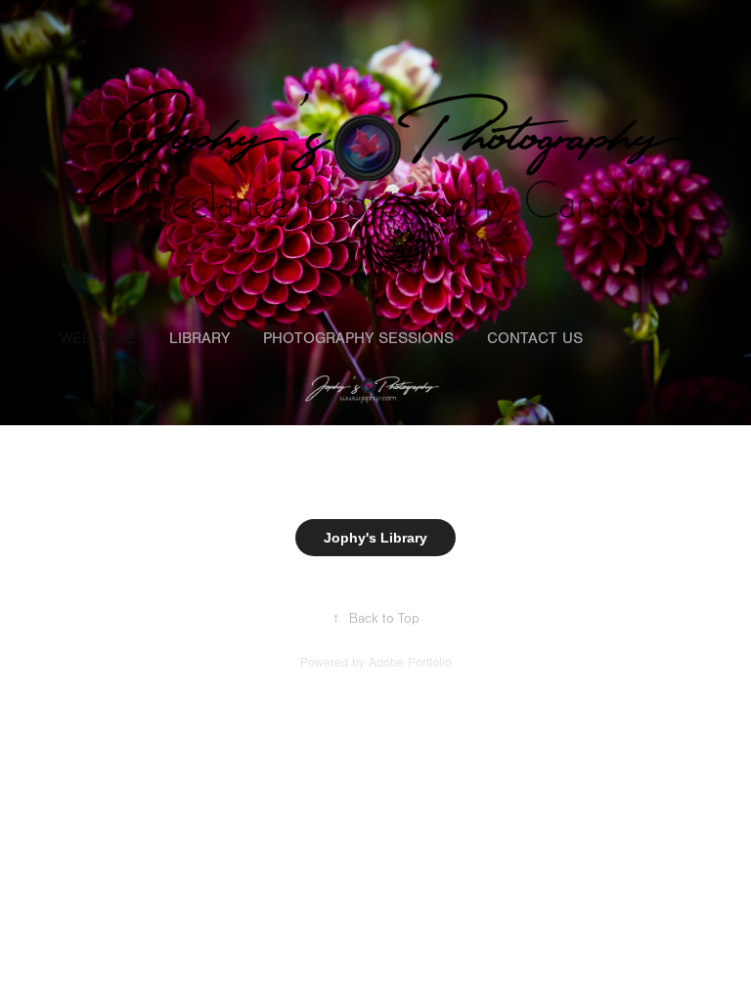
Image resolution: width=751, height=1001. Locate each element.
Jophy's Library (375, 537)
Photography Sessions (358, 338)
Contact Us (535, 338)
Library (199, 338)
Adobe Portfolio (410, 663)
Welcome (98, 338)
